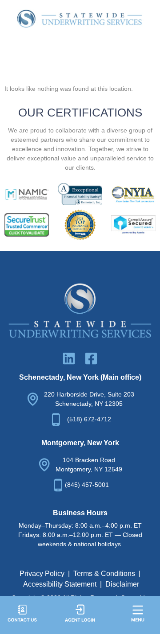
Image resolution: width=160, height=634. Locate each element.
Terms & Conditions (104, 573)
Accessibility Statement (59, 584)
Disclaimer (122, 584)
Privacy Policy (42, 573)
